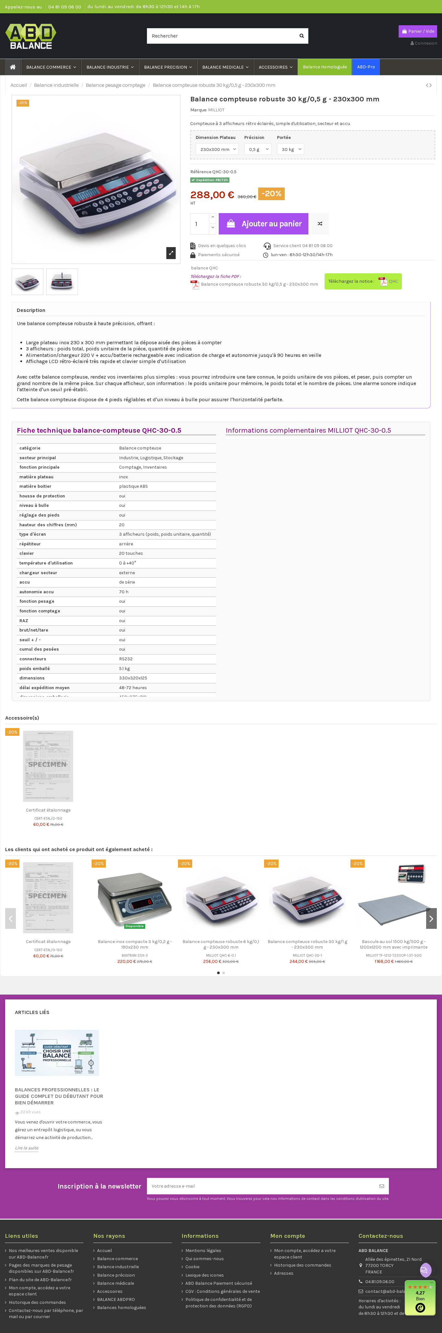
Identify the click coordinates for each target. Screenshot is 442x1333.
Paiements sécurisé (218, 254)
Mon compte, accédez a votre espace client (39, 1291)
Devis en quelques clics (222, 245)
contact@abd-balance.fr (391, 1291)
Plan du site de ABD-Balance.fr (40, 1279)
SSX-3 (143, 955)
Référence (200, 172)
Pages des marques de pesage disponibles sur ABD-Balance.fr (41, 1268)
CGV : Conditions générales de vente (222, 1291)
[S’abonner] (382, 1186)
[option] (63, 1092)
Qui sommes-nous (204, 1258)
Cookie (192, 1267)
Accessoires (110, 1291)
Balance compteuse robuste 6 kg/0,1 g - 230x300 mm (220, 944)
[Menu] (432, 1284)
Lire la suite (26, 1148)
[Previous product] (427, 85)
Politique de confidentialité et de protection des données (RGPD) (218, 1303)
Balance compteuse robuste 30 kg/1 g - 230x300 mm (307, 944)
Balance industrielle (118, 1267)
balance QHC (204, 268)
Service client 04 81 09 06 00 (303, 245)
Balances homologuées (121, 1307)
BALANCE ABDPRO (116, 1299)
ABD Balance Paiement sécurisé (218, 1283)
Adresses (283, 1273)
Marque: (198, 110)
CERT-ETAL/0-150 (48, 818)
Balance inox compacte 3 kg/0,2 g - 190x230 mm (135, 944)
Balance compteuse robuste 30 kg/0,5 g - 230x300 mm (259, 284)
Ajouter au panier (272, 223)
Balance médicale (115, 1283)
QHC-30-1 (314, 955)
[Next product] (430, 85)
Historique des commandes (37, 1302)
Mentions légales (203, 1250)
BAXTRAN (129, 955)
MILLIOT (216, 110)
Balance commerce (117, 1258)
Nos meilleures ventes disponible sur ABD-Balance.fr (43, 1254)
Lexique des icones (204, 1275)
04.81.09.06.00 (379, 1281)
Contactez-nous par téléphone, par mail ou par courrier (46, 1314)
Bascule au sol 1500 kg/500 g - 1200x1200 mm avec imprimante (393, 944)
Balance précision (116, 1275)
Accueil (104, 1250)
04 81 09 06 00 (65, 7)
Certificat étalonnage (48, 810)
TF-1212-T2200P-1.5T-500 (400, 955)
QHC (393, 281)
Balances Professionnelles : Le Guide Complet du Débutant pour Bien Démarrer (59, 1096)
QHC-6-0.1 (227, 955)
